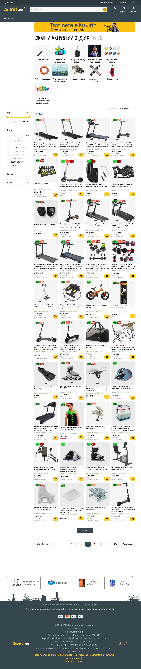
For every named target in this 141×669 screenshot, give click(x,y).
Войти (115, 11)
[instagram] (125, 643)
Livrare (10, 174)
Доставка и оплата (106, 3)
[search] (105, 10)
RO (134, 3)
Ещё (85, 530)
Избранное (124, 11)
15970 (96, 38)
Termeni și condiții (74, 661)
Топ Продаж (41, 120)
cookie (112, 609)
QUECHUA (17, 151)
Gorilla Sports (19, 148)
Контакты (122, 3)
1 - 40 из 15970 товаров (44, 544)
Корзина (133, 11)
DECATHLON (18, 162)
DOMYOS (17, 144)
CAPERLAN (18, 141)
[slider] (7, 117)
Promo (10, 182)
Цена (9, 112)
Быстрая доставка (37, 120)
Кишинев (10, 2)
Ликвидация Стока (93, 120)
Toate (27, 135)
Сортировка (112, 109)
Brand (9, 130)
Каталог (10, 18)
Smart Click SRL (17, 668)
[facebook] (120, 643)
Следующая (128, 544)
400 (115, 544)
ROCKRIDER (18, 155)
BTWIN (16, 158)
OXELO (16, 165)
